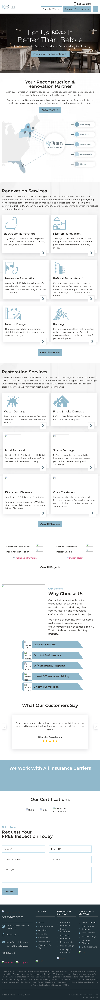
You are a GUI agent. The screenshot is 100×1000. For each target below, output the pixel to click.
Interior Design (15, 324)
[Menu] (95, 9)
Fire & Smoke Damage (68, 411)
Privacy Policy (24, 995)
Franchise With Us (51, 9)
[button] (4, 726)
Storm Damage (63, 450)
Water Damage (15, 411)
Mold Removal (15, 450)
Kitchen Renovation (67, 233)
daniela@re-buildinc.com (18, 946)
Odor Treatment (65, 492)
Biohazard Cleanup (18, 492)
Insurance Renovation (20, 278)
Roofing (59, 324)
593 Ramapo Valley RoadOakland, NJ (18, 927)
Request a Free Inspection (77, 9)
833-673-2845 (84, 4)
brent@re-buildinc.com (17, 942)
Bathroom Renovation (19, 233)
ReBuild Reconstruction (69, 278)
